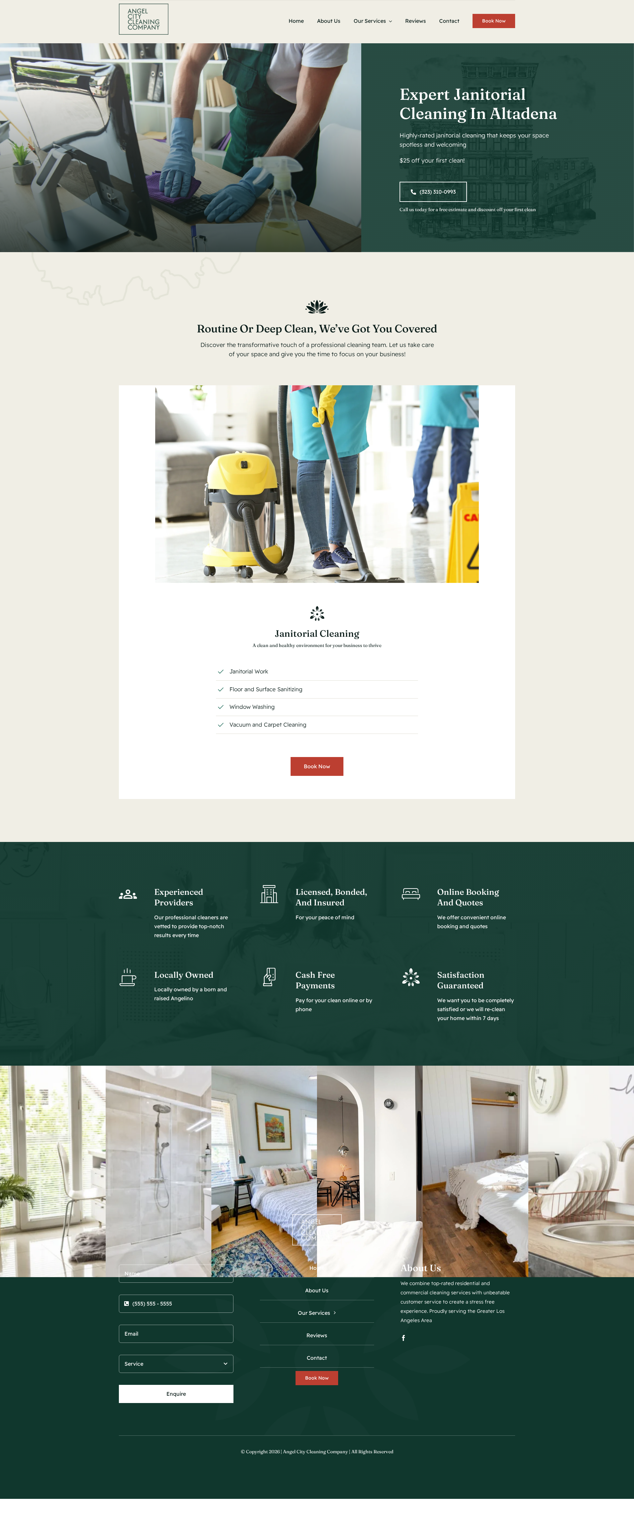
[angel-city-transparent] (143, 6)
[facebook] (403, 1338)
